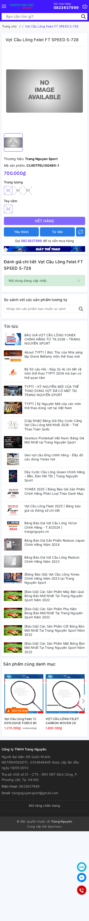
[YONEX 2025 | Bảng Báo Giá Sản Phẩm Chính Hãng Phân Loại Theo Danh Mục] (13, 493)
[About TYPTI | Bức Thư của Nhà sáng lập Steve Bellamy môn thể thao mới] (13, 356)
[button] (82, 701)
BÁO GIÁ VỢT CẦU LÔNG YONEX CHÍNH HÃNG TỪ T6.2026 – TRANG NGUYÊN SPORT (52, 339)
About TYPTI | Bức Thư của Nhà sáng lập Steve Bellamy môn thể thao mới (53, 354)
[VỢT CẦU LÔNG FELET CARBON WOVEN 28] (65, 694)
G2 (8, 209)
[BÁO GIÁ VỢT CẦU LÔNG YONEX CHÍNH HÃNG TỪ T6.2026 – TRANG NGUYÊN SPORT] (13, 339)
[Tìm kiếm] (83, 16)
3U (8, 190)
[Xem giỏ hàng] (84, 6)
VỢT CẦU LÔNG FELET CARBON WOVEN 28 (62, 721)
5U (28, 190)
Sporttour (55, 826)
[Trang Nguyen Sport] (21, 6)
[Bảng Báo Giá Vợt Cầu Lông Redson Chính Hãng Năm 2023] (13, 561)
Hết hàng (44, 221)
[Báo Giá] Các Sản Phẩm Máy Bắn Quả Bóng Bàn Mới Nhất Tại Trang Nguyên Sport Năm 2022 (54, 596)
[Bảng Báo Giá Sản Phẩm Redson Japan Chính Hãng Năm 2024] (13, 544)
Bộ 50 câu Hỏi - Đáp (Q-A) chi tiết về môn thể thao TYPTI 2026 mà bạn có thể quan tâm (52, 373)
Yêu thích (21, 232)
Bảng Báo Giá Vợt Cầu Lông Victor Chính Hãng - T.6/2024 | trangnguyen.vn (50, 527)
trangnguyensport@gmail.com (35, 793)
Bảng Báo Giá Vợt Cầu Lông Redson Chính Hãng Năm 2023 (51, 559)
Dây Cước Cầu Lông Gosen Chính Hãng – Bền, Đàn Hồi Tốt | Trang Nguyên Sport (54, 476)
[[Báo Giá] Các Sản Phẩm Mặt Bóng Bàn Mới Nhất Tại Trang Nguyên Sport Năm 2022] (13, 647)
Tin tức (11, 326)
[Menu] (4, 6)
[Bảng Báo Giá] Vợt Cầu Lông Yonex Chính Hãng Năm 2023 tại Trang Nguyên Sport (52, 578)
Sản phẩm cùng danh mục (29, 664)
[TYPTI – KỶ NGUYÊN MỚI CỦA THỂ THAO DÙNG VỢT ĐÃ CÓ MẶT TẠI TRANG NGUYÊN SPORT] (13, 391)
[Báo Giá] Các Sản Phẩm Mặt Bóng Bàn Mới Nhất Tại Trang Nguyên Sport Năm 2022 (54, 647)
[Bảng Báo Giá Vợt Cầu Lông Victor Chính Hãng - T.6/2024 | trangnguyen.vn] (13, 527)
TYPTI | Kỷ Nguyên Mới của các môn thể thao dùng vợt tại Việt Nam (52, 406)
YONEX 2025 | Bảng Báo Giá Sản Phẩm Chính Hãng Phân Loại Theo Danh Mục (54, 491)
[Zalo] (81, 867)
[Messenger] (81, 877)
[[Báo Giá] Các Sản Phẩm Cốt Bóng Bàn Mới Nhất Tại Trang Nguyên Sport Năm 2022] (13, 630)
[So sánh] (80, 231)
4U (18, 190)
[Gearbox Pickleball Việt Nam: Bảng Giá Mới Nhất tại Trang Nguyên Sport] (13, 442)
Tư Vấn (57, 232)
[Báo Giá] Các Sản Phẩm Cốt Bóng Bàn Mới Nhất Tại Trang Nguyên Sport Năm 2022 (54, 630)
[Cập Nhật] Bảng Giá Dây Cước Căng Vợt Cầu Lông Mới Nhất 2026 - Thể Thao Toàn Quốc (53, 425)
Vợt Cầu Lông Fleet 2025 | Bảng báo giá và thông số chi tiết (52, 508)
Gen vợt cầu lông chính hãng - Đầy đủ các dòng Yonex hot (53, 457)
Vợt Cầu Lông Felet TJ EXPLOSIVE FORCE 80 (20, 721)
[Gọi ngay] (81, 890)
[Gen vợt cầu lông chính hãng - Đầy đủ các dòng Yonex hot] (13, 459)
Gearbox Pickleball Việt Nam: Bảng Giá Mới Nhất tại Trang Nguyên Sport (54, 440)
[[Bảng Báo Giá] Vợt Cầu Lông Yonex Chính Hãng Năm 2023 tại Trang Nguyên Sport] (13, 578)
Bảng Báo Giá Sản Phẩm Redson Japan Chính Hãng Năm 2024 (54, 542)
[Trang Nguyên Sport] (44, 248)
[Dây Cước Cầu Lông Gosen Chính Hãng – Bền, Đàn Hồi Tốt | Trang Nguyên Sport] (13, 476)
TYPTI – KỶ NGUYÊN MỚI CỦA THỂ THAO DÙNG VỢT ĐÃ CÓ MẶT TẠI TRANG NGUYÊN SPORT (51, 391)
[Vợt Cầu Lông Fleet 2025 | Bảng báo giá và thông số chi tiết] (13, 510)
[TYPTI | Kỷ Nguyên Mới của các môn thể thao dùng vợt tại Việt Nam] (13, 408)
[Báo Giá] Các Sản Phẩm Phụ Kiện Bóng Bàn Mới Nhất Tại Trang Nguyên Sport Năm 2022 (53, 613)
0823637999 (66, 6)
